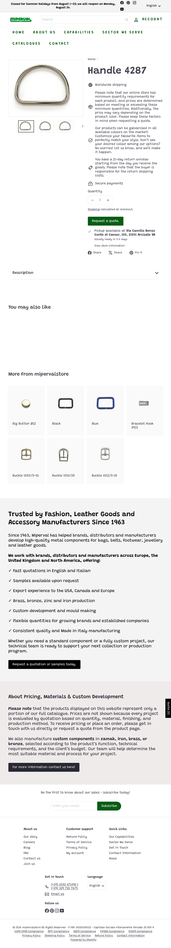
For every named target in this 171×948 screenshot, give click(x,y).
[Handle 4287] (19, 338)
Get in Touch (118, 847)
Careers (29, 842)
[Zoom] (46, 88)
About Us (44, 32)
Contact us (32, 858)
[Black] (65, 409)
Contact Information (125, 853)
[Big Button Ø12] (26, 409)
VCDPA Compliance (140, 931)
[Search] (127, 19)
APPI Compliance (58, 931)
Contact (59, 44)
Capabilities (79, 32)
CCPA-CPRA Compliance (29, 931)
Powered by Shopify (83, 939)
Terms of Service (79, 842)
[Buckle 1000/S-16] (26, 461)
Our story (30, 837)
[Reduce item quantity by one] (92, 200)
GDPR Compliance (84, 931)
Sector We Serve (122, 32)
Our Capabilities (121, 837)
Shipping (94, 209)
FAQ (26, 853)
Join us (29, 864)
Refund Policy (76, 837)
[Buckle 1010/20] (65, 461)
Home (19, 32)
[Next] (80, 126)
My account (75, 853)
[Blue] (105, 409)
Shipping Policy (55, 935)
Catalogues (27, 44)
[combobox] (85, 19)
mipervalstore (51, 374)
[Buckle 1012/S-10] (105, 461)
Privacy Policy (76, 847)
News (113, 858)
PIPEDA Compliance (112, 931)
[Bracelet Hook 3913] (145, 411)
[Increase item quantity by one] (107, 200)
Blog (27, 847)
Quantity (95, 191)
